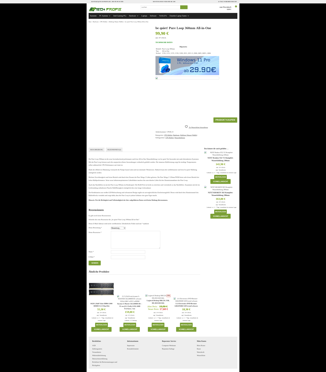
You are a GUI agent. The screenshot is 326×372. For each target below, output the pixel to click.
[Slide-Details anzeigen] (187, 65)
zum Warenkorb (225, 7)
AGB (94, 345)
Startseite (93, 16)
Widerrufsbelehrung (99, 355)
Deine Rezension (95, 232)
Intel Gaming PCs (119, 16)
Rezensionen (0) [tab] (114, 150)
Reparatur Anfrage (168, 349)
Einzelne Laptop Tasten (178, 16)
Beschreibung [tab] (96, 150)
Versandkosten (103, 315)
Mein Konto (201, 345)
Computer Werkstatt (169, 345)
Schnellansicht (101, 329)
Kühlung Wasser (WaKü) (116, 21)
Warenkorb (200, 352)
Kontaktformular (133, 349)
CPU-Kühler (103, 21)
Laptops (144, 16)
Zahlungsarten (97, 349)
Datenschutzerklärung (99, 359)
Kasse (199, 349)
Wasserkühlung (179, 138)
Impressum (130, 345)
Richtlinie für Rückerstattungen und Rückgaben (104, 363)
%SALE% (163, 16)
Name (91, 252)
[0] (235, 10)
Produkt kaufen (225, 120)
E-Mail (92, 257)
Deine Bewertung (95, 228)
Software (153, 16)
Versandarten (96, 352)
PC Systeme (103, 16)
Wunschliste (201, 355)
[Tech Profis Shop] (113, 9)
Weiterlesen (101, 325)
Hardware (132, 16)
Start (90, 21)
